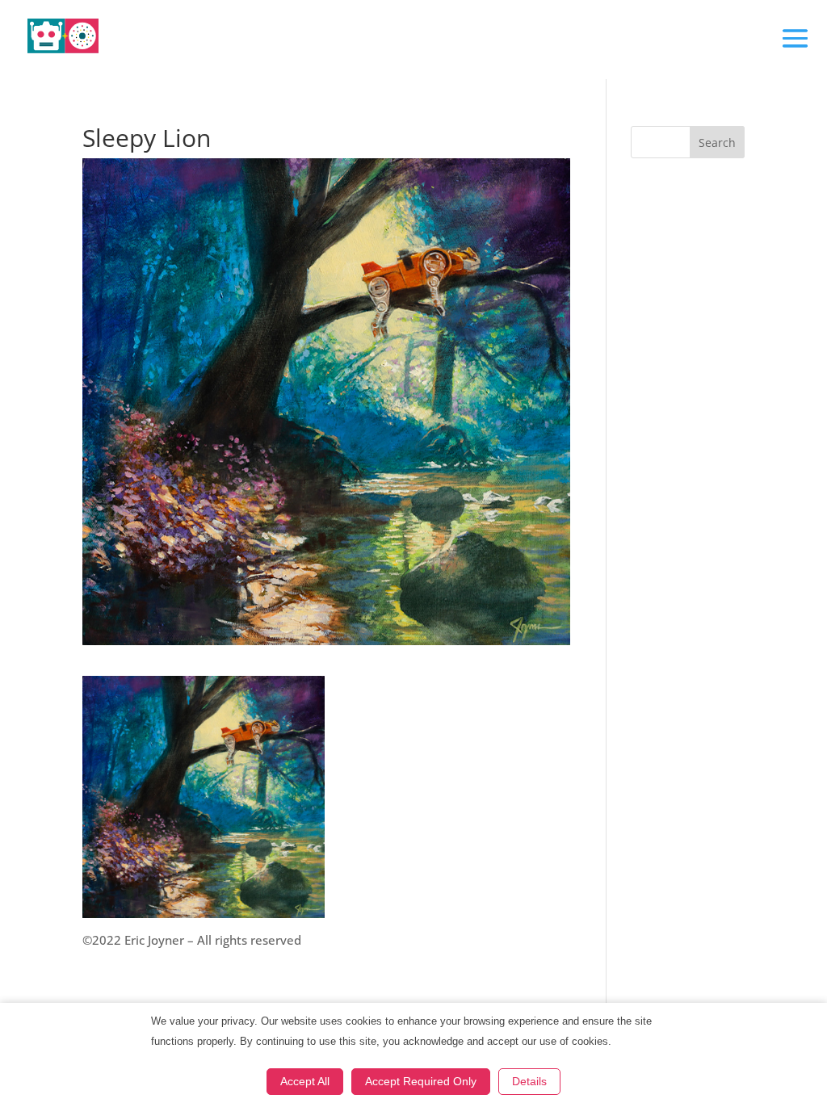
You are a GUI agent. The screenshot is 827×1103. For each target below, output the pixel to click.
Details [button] (529, 1081)
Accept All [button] (305, 1081)
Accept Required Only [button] (420, 1081)
